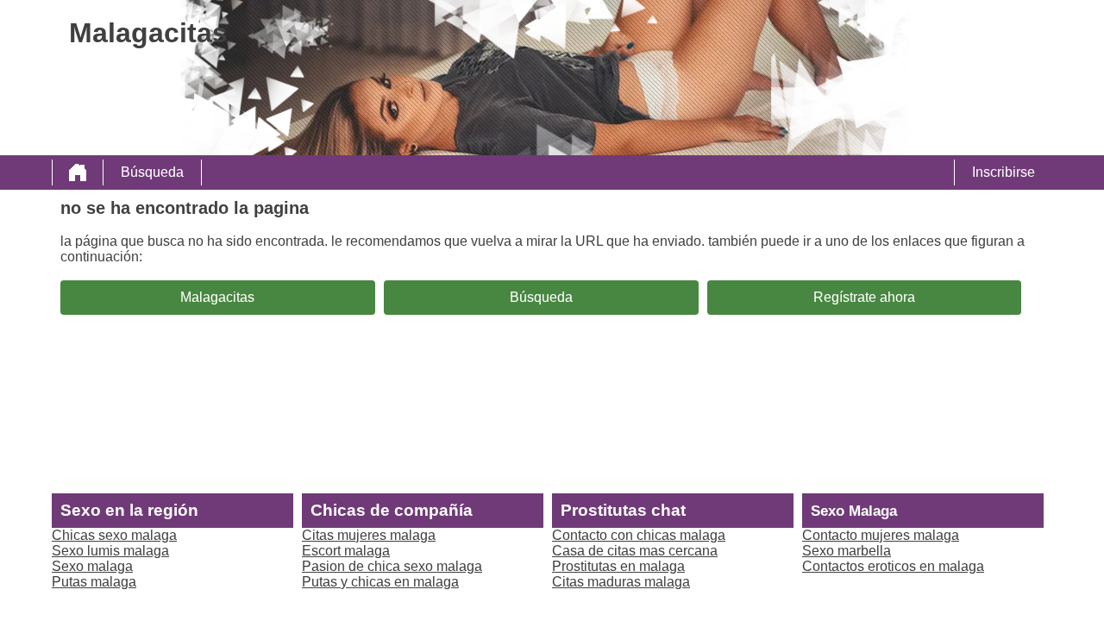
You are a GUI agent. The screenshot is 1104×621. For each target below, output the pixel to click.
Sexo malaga (92, 566)
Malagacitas (217, 297)
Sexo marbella (846, 550)
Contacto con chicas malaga (638, 535)
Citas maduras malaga (621, 581)
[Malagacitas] (78, 172)
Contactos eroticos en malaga (893, 566)
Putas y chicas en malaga (380, 581)
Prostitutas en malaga (618, 566)
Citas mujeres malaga (369, 535)
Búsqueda (152, 172)
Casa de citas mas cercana (635, 550)
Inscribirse (1003, 172)
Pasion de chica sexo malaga (392, 566)
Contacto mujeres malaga (880, 535)
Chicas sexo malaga (114, 535)
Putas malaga (94, 581)
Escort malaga (346, 550)
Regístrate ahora (864, 297)
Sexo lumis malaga (110, 550)
